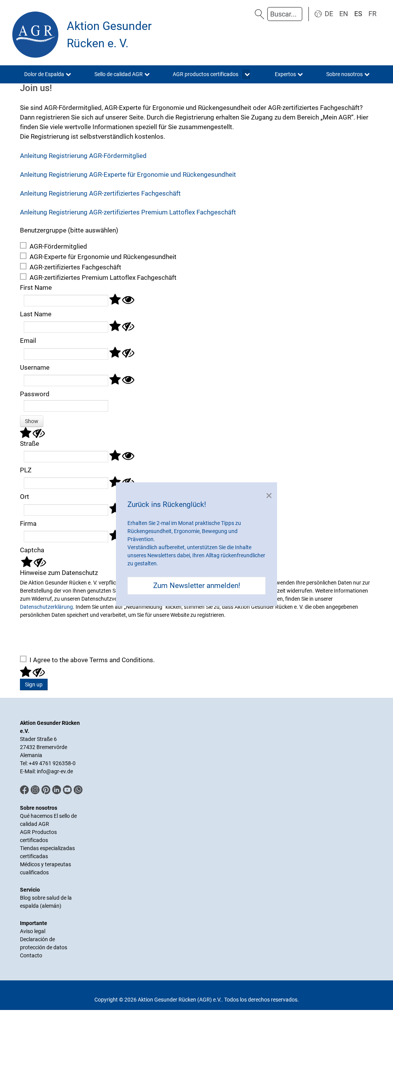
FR (372, 14)
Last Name (35, 314)
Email (28, 340)
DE (329, 14)
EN (343, 14)
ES (358, 14)
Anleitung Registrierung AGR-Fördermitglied (83, 155)
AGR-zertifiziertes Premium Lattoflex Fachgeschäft (103, 277)
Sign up (34, 684)
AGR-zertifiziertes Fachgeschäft (75, 267)
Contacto (31, 955)
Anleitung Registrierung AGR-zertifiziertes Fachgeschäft (100, 193)
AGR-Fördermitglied (58, 246)
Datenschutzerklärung (46, 607)
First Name (36, 287)
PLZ (25, 470)
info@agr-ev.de (55, 771)
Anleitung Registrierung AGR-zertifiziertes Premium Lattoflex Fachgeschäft (128, 212)
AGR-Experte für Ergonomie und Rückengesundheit (103, 257)
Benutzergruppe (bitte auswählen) (69, 230)
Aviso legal (32, 931)
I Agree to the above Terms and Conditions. (92, 660)
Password (35, 394)
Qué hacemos (37, 816)
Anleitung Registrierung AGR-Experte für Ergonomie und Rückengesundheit (128, 174)
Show (31, 421)
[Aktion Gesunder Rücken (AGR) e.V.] (35, 35)
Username (35, 367)
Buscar (259, 14)
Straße (29, 443)
